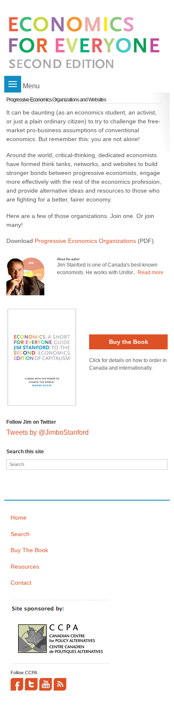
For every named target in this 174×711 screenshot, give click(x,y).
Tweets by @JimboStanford (47, 432)
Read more (150, 272)
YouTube (45, 684)
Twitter (31, 684)
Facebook (17, 684)
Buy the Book (128, 341)
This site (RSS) (60, 684)
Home (19, 517)
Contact (21, 582)
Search (20, 534)
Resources (25, 566)
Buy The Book (29, 550)
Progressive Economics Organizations (85, 240)
